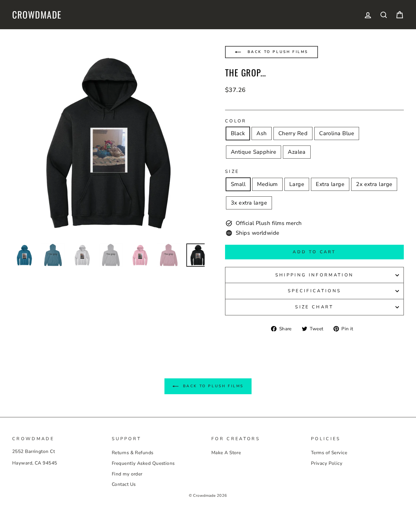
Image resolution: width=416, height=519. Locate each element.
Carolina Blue (336, 133)
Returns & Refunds (132, 453)
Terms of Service (329, 453)
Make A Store (226, 453)
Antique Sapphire (253, 152)
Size (232, 171)
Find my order (127, 474)
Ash (261, 133)
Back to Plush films (276, 51)
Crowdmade (37, 14)
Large (296, 184)
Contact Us (124, 484)
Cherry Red (293, 133)
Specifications (314, 291)
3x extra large (249, 202)
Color (236, 121)
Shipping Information (314, 275)
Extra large (330, 184)
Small (238, 184)
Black (238, 133)
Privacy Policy (326, 463)
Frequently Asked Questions (143, 463)
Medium (267, 184)
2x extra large (374, 184)
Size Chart (314, 307)
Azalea (297, 152)
